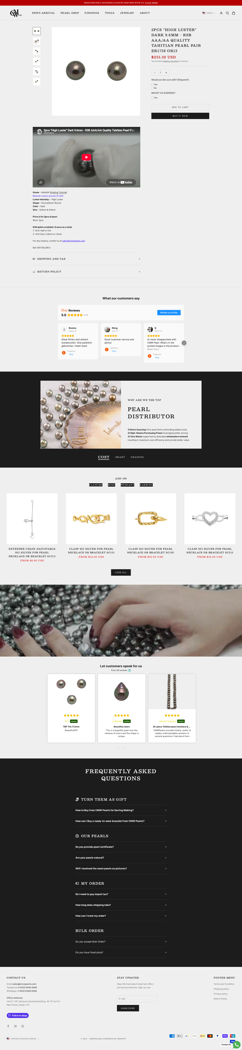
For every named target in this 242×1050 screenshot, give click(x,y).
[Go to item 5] (37, 71)
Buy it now (180, 116)
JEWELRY (127, 13)
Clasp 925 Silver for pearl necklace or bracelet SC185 (150, 550)
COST (104, 457)
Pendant (127, 485)
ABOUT (145, 13)
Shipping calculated (170, 61)
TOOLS (110, 13)
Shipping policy (221, 989)
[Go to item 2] (37, 41)
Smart (120, 457)
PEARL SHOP (70, 13)
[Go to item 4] (37, 61)
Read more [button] (153, 349)
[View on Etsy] (64, 329)
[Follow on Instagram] (15, 1026)
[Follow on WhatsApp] (22, 1026)
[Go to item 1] (37, 31)
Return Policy (220, 998)
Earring (146, 485)
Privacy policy (220, 993)
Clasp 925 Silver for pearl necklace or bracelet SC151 (91, 550)
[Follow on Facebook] (8, 1026)
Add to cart (180, 107)
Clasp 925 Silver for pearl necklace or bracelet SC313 (209, 550)
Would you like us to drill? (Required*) (170, 80)
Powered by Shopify (114, 1038)
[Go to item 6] (37, 81)
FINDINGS (92, 13)
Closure (95, 485)
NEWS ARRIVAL (43, 13)
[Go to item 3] (37, 51)
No (155, 88)
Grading (137, 457)
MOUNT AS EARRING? (163, 93)
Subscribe (128, 1008)
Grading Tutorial (58, 192)
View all (121, 572)
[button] (58, 343)
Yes (156, 84)
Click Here (151, 2)
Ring (111, 485)
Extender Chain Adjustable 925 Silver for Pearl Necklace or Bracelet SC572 (32, 552)
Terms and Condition (224, 984)
